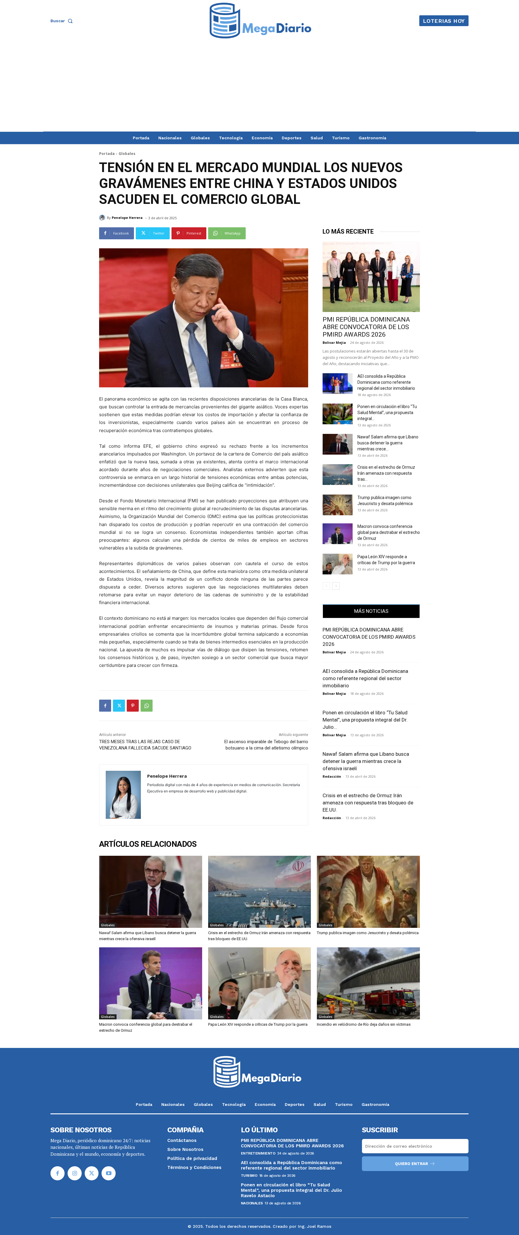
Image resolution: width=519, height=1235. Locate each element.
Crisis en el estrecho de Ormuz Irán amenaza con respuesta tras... (386, 473)
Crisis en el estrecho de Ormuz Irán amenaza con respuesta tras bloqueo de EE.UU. (368, 802)
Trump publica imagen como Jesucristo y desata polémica (368, 933)
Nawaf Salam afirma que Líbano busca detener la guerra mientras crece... (387, 442)
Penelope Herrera (127, 217)
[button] (62, 20)
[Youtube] (109, 1173)
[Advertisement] (259, 86)
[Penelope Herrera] (103, 218)
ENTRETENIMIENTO (258, 1153)
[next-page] (336, 586)
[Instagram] (75, 1173)
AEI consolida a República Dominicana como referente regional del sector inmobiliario (386, 382)
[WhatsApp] (147, 706)
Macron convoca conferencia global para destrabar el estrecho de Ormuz (388, 532)
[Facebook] (105, 706)
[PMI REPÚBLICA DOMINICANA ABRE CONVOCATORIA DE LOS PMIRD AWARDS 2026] (371, 276)
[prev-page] (326, 586)
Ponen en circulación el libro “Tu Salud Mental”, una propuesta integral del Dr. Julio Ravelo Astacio (291, 1190)
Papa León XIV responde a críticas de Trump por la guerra (258, 1024)
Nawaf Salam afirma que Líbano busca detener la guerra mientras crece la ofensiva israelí (366, 761)
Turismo (249, 1175)
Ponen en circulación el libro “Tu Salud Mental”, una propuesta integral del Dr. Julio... (365, 720)
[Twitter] (119, 706)
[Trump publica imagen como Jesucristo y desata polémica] (338, 505)
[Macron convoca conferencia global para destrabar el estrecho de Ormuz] (338, 533)
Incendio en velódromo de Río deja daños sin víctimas (364, 1024)
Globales (127, 153)
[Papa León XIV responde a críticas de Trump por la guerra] (338, 564)
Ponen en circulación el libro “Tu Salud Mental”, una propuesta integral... (387, 412)
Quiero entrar (411, 1163)
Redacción (332, 776)
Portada (107, 153)
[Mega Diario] (260, 20)
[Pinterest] (133, 706)
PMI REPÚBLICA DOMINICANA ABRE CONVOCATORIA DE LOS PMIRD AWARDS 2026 (366, 327)
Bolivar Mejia (334, 342)
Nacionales (252, 1203)
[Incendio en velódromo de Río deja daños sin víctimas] (368, 983)
